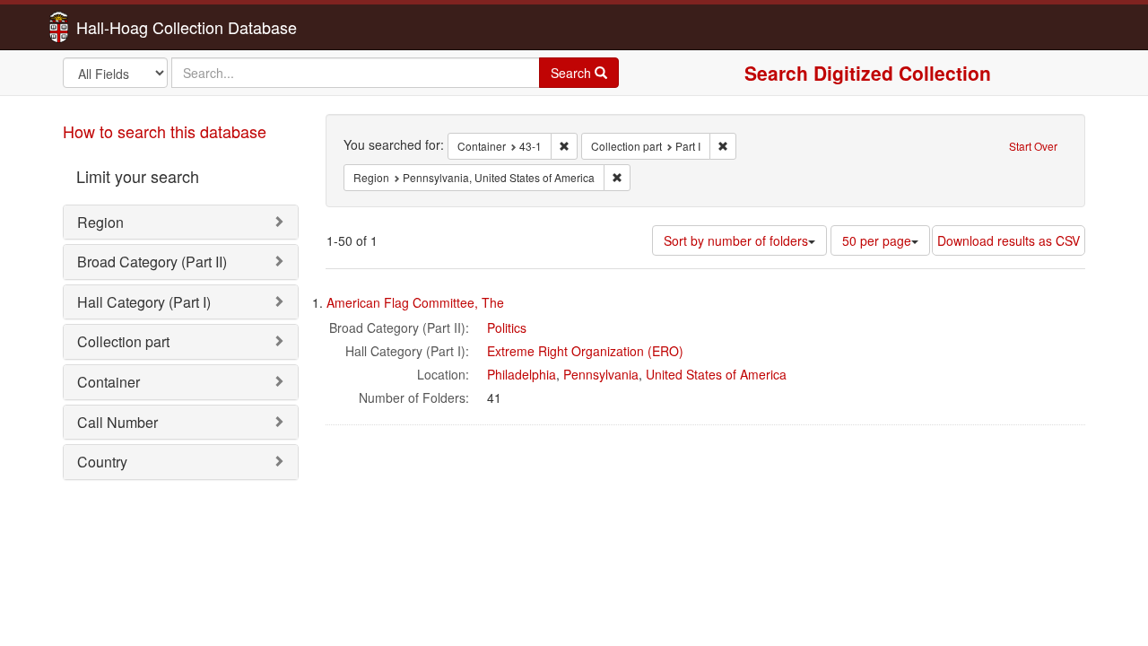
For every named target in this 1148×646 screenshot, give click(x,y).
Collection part (123, 341)
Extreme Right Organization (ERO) (585, 351)
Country (102, 461)
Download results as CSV (1008, 240)
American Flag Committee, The (415, 302)
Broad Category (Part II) (152, 261)
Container (108, 381)
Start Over (1033, 145)
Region (100, 222)
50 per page (876, 240)
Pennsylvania (601, 374)
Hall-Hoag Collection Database (130, 27)
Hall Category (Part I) (144, 302)
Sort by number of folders (736, 240)
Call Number (117, 422)
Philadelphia (521, 374)
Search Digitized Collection (867, 72)
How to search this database (164, 131)
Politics (506, 327)
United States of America (716, 374)
